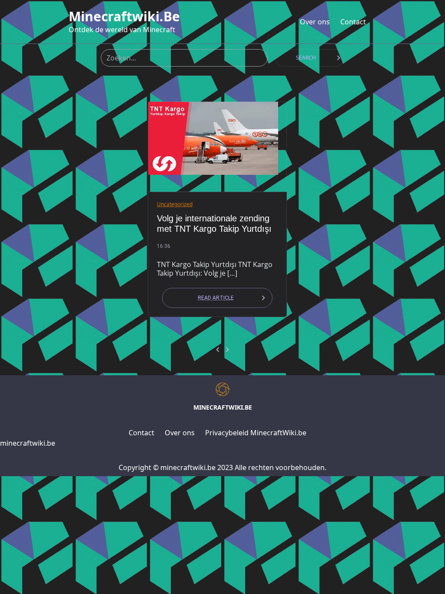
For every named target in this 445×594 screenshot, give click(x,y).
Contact (353, 22)
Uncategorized (175, 204)
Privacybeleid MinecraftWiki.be (255, 432)
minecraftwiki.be (124, 16)
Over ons (315, 22)
